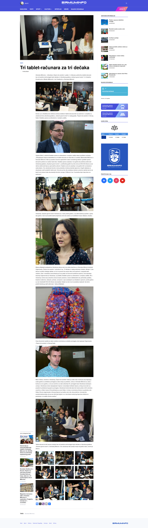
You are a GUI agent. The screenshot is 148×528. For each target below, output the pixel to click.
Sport (38, 9)
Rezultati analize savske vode (117, 29)
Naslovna (23, 9)
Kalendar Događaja (37, 523)
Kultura (48, 9)
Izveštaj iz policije (113, 37)
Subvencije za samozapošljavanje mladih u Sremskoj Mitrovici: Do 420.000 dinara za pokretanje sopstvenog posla (26, 450)
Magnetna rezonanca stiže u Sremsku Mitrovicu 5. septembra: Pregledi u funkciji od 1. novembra (26, 498)
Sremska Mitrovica (29, 513)
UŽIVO (121, 9)
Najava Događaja (77, 9)
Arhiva (54, 523)
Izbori (66, 9)
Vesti (31, 9)
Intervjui (58, 9)
